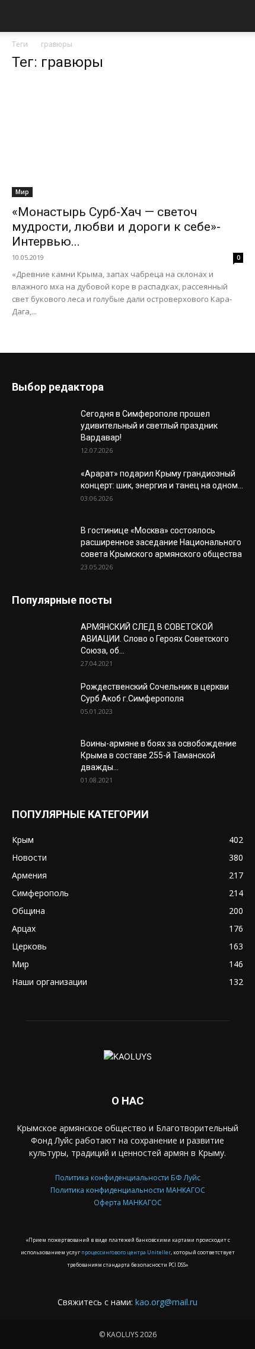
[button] (20, 20)
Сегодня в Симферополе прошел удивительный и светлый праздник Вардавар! (149, 425)
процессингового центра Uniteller (126, 1252)
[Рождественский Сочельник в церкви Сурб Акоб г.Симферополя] (41, 701)
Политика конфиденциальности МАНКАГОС (127, 1190)
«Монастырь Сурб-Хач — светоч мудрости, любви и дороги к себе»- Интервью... (116, 227)
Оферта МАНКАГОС (128, 1202)
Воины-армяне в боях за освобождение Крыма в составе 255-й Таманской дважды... (159, 755)
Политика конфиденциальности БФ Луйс (127, 1178)
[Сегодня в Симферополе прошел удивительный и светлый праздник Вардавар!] (41, 428)
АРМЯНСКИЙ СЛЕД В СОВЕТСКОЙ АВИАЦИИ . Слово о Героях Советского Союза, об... (155, 638)
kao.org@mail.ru (166, 1302)
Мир (22, 192)
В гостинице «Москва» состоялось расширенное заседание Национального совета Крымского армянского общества (161, 542)
